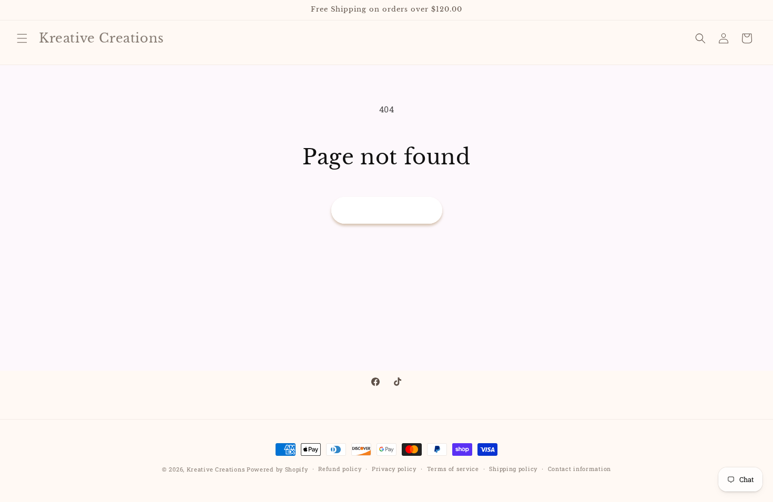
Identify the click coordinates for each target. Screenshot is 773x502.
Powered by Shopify (277, 469)
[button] (22, 38)
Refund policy (339, 469)
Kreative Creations (216, 469)
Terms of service (453, 469)
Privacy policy (394, 469)
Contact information (579, 469)
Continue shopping (386, 210)
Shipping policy (513, 469)
